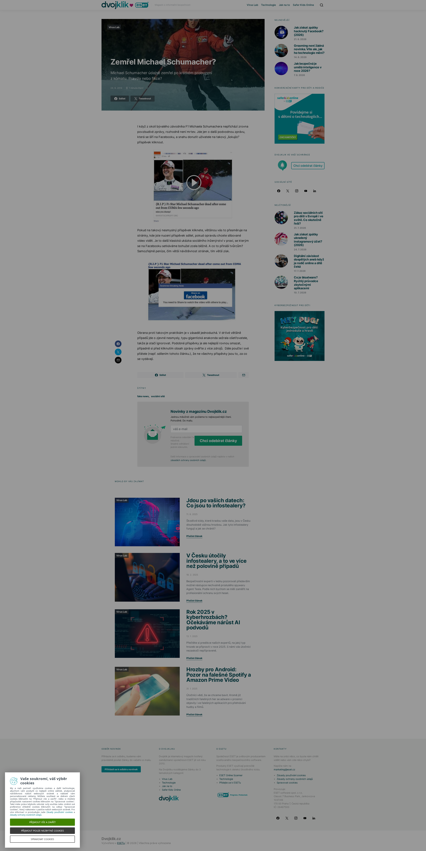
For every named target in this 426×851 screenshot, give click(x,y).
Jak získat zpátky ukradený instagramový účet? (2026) (308, 240)
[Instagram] (297, 190)
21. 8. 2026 (300, 39)
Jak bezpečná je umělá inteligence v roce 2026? (308, 67)
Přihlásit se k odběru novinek (121, 769)
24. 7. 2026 (300, 249)
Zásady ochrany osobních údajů (295, 779)
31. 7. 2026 (300, 227)
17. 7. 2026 (300, 270)
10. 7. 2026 (300, 292)
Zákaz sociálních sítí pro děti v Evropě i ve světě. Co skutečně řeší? (308, 218)
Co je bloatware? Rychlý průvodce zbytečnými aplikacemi (306, 283)
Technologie (268, 4)
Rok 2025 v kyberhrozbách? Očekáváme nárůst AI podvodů (213, 620)
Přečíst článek (194, 536)
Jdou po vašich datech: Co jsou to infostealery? (216, 503)
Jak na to (284, 4)
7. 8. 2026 (299, 75)
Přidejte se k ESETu (230, 782)
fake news (143, 396)
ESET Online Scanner (230, 775)
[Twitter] (288, 190)
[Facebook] (279, 190)
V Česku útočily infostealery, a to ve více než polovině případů (216, 560)
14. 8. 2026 (300, 57)
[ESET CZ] (233, 794)
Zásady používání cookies (291, 775)
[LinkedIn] (315, 190)
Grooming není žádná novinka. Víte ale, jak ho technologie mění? (309, 49)
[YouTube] (306, 190)
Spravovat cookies (287, 782)
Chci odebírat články (218, 440)
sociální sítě (158, 396)
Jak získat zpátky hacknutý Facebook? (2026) (308, 31)
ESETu (121, 843)
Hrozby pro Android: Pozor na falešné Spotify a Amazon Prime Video (218, 674)
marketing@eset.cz (284, 769)
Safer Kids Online (303, 4)
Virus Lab (252, 4)
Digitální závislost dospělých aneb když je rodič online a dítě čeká (309, 261)
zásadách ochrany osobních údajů (188, 460)
